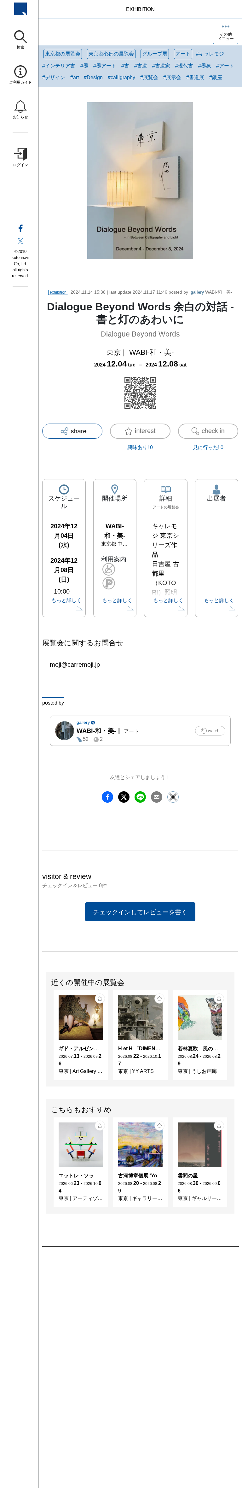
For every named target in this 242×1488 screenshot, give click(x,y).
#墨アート (104, 65)
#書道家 (161, 65)
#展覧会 (149, 77)
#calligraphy (121, 77)
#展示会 (172, 77)
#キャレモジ (210, 53)
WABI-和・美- (211, 292)
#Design (93, 77)
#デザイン (53, 77)
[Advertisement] (140, 1318)
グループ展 (154, 53)
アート (183, 53)
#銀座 (215, 77)
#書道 (140, 65)
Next (234, 1038)
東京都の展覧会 (62, 53)
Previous (46, 1038)
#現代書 (184, 65)
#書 (125, 65)
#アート (225, 65)
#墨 (84, 65)
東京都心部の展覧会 (111, 53)
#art (74, 77)
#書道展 (195, 77)
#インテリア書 (58, 65)
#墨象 (204, 65)
